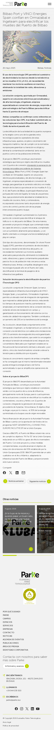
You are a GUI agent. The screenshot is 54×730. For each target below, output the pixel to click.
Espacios (7, 622)
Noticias (47, 68)
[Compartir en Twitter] (10, 472)
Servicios (8, 625)
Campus (7, 618)
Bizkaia (40, 68)
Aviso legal (7, 722)
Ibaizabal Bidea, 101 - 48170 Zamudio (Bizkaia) (24, 679)
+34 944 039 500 (13, 690)
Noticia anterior (16, 481)
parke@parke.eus (13, 700)
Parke (6, 615)
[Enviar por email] (23, 472)
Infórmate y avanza (14, 666)
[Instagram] (21, 708)
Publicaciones (11, 643)
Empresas (8, 629)
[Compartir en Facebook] (4, 472)
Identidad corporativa (15, 650)
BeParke (8, 531)
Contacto (8, 632)
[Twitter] (27, 708)
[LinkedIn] (32, 708)
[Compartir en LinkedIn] (17, 472)
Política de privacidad (11, 726)
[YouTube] (37, 708)
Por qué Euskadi (11, 611)
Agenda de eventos (13, 639)
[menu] (49, 4)
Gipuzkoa (15, 531)
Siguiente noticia (38, 481)
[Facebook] (16, 708)
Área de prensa (11, 646)
